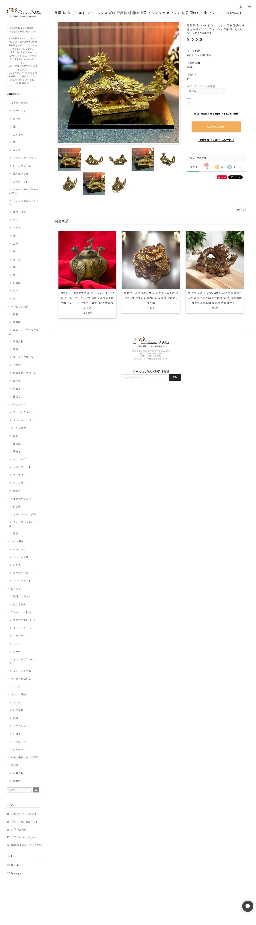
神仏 (15, 220)
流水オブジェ (20, 173)
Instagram (17, 873)
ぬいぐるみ (19, 604)
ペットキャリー (22, 557)
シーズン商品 (18, 694)
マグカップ (19, 459)
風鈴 (15, 349)
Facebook (17, 865)
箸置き (17, 451)
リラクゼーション (21, 498)
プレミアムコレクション (24, 202)
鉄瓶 (15, 435)
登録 (175, 377)
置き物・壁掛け (19, 103)
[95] (206, 164)
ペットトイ (19, 549)
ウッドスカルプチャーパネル (24, 191)
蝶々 (15, 267)
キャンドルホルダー (24, 514)
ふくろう (18, 134)
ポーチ (17, 651)
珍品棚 (17, 322)
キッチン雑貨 (18, 428)
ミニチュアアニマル (24, 158)
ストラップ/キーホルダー (23, 661)
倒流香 (17, 506)
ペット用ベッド (22, 580)
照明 (15, 314)
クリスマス (19, 749)
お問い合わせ (19, 829)
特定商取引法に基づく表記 (26, 845)
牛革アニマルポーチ (24, 620)
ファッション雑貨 (21, 612)
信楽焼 (17, 443)
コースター (19, 475)
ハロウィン (19, 741)
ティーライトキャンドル (24, 524)
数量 (189, 98)
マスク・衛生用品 (21, 678)
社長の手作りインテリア (25, 757)
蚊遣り (17, 396)
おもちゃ (16, 588)
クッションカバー (23, 420)
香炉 (15, 533)
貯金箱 (17, 283)
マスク (17, 686)
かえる (17, 150)
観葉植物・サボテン (24, 372)
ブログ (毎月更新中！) (24, 821)
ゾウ (15, 290)
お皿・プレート (22, 467)
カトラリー (19, 483)
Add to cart (216, 126)
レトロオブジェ (22, 165)
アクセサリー (20, 635)
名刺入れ (18, 773)
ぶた (15, 243)
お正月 (17, 702)
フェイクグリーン (23, 357)
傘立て (17, 380)
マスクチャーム (22, 670)
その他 (17, 259)
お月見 (17, 733)
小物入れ (18, 341)
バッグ (17, 643)
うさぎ (17, 227)
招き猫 (17, 118)
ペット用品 (17, 541)
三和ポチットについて (24, 813)
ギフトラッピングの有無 (201, 86)
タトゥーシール (22, 628)
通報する (240, 210)
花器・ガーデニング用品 (24, 332)
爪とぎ (17, 565)
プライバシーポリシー (24, 837)
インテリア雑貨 (19, 306)
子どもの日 (19, 725)
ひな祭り (18, 710)
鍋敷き (17, 490)
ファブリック (18, 404)
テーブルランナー (23, 412)
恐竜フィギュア (22, 596)
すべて (194, 167)
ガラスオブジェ (22, 181)
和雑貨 (14, 765)
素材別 (17, 781)
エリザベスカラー (23, 572)
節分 (15, 718)
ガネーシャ (19, 110)
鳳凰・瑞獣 (19, 212)
